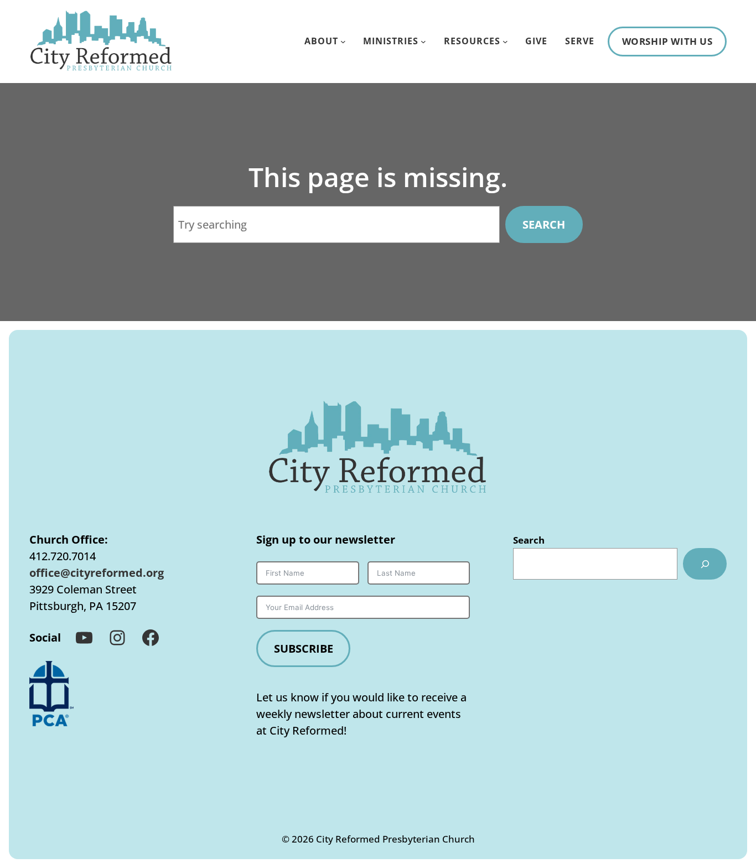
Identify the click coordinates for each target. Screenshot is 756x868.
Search (543, 224)
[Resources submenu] (505, 41)
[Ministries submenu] (423, 41)
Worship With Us (667, 41)
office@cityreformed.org (96, 572)
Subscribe (303, 648)
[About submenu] (343, 41)
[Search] (705, 563)
